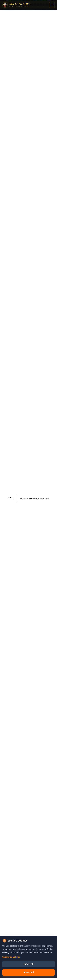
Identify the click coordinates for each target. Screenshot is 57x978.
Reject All (28, 964)
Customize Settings (11, 957)
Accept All (28, 972)
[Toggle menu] (52, 5)
